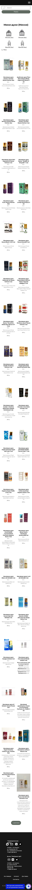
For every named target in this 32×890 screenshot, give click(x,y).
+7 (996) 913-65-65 (12, 869)
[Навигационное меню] (29, 2)
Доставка (25, 876)
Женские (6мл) (22, 37)
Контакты (16, 879)
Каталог (16, 876)
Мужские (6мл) (22, 47)
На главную (7, 876)
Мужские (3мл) (9, 47)
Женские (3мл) (9, 37)
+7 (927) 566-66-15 (12, 852)
